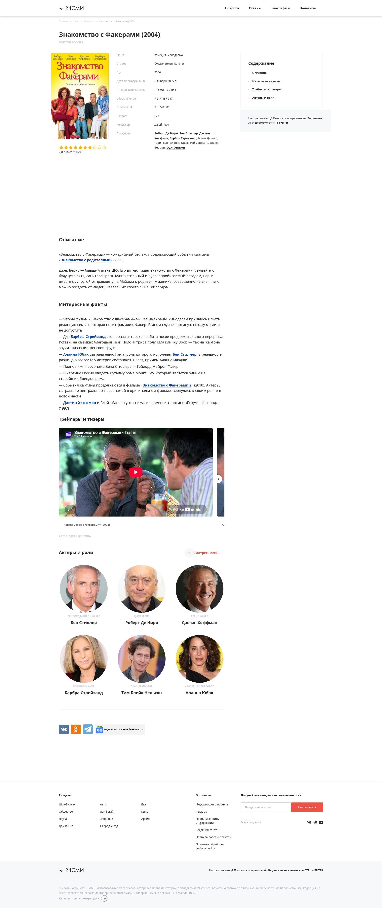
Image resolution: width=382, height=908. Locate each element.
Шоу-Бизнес (67, 804)
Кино (76, 21)
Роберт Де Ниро (166, 133)
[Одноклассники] (76, 729)
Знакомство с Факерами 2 (167, 385)
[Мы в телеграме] (315, 822)
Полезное (308, 8)
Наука (63, 819)
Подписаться (307, 807)
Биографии (280, 8)
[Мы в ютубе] (321, 822)
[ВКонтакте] (64, 729)
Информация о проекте (212, 804)
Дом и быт (66, 826)
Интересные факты (266, 81)
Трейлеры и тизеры (266, 89)
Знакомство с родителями (86, 259)
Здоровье (106, 819)
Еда (143, 804)
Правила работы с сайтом (213, 837)
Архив (145, 819)
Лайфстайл (107, 811)
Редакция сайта (206, 830)
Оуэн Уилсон (176, 147)
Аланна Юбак (76, 354)
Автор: (75, 536)
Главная (63, 21)
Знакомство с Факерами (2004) (117, 21)
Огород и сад (109, 826)
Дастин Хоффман (80, 402)
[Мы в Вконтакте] (309, 822)
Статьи (255, 8)
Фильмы (89, 21)
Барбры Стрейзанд (88, 336)
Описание (259, 73)
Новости (232, 8)
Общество (66, 811)
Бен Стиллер (188, 133)
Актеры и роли (263, 98)
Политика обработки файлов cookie (210, 846)
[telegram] (88, 729)
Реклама (201, 811)
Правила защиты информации (207, 821)
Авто (103, 804)
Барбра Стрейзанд (183, 138)
